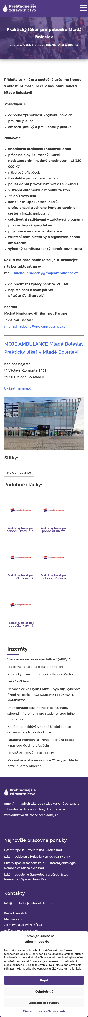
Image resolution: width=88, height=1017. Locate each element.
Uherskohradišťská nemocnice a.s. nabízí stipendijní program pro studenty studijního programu (41, 714)
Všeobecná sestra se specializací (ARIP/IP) (39, 659)
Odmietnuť (44, 991)
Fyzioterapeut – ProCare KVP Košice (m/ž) (33, 850)
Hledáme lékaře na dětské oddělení (35, 667)
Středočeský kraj (68, 45)
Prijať (44, 980)
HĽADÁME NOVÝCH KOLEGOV (30, 753)
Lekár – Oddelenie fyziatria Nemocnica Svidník (37, 857)
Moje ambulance (19, 473)
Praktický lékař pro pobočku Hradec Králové (41, 674)
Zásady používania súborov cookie (44, 1011)
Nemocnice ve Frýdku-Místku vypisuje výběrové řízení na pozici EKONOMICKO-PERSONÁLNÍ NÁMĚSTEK (43, 695)
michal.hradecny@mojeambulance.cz (46, 273)
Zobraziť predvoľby (44, 1003)
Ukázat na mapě (17, 388)
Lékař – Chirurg (18, 681)
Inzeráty (51, 45)
